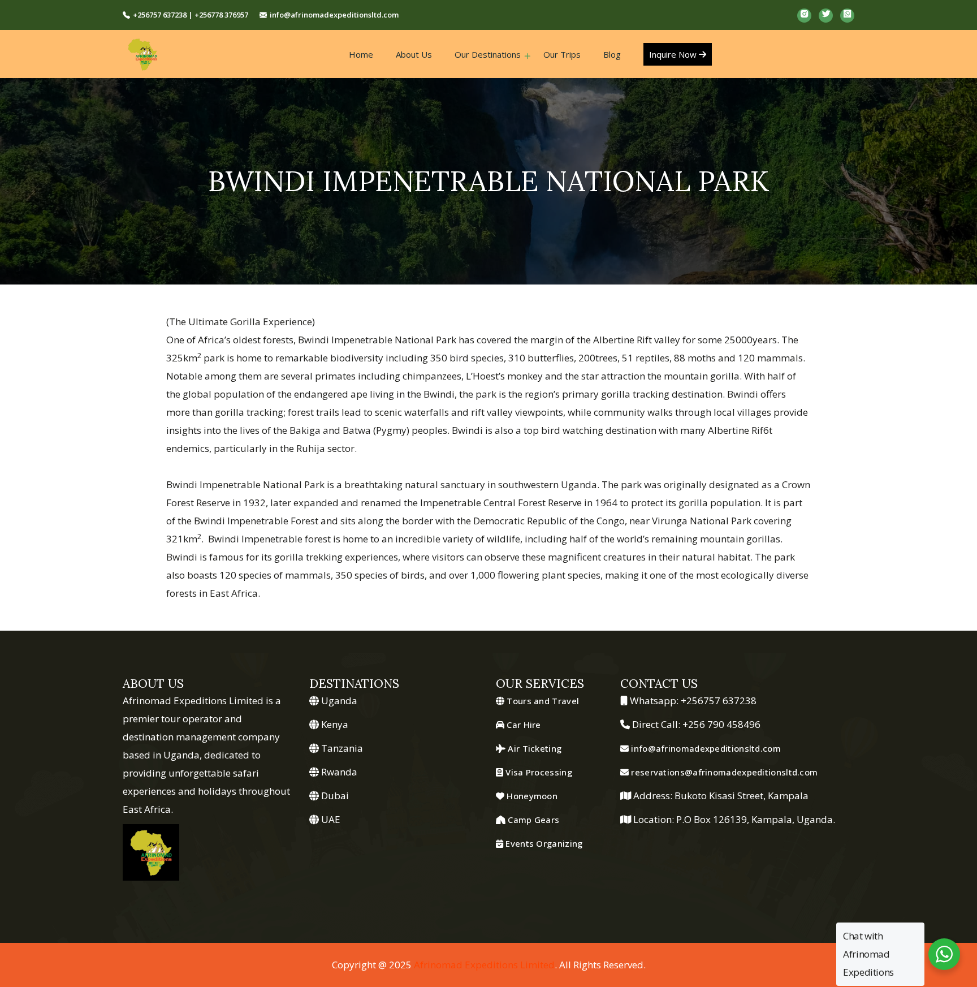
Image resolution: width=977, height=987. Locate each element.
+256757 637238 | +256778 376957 (190, 15)
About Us (414, 54)
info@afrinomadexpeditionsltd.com (334, 15)
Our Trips (562, 54)
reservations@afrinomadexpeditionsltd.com (723, 772)
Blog (612, 54)
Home (361, 54)
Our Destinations (488, 54)
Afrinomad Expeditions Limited (484, 964)
